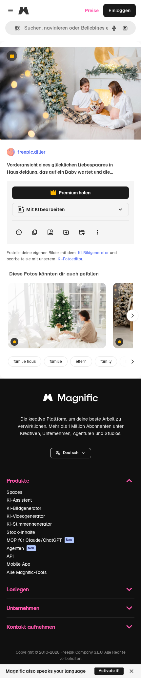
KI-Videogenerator (26, 516)
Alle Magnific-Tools (27, 572)
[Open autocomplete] (15, 28)
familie (56, 361)
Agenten (20, 548)
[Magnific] (70, 399)
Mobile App (18, 564)
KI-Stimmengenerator (29, 524)
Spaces (14, 492)
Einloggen (120, 10)
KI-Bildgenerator (93, 252)
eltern (81, 361)
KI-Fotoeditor (70, 259)
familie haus (24, 361)
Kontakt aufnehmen (31, 626)
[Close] (131, 671)
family (105, 361)
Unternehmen (23, 607)
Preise (92, 10)
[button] (70, 453)
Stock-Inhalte (21, 532)
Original (42, 56)
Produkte (18, 480)
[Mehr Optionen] (97, 232)
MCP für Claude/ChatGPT (39, 540)
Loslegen (18, 589)
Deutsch (70, 452)
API (10, 556)
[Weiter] (132, 315)
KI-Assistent (19, 500)
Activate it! (109, 670)
